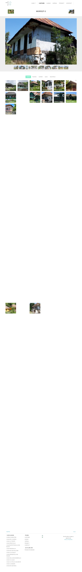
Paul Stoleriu (68, 539)
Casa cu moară (10, 563)
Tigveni (34, 76)
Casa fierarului (11, 548)
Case (33, 3)
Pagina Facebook (29, 549)
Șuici (46, 76)
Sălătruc (53, 76)
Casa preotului (11, 543)
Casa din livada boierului (13, 558)
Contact (69, 3)
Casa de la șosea (11, 539)
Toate (28, 76)
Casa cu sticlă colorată (13, 561)
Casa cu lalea (10, 559)
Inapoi (8, 531)
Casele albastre (11, 537)
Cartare (41, 3)
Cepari (41, 76)
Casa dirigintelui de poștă (12, 555)
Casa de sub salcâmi (12, 550)
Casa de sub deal (11, 565)
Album (48, 3)
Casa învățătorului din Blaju (13, 546)
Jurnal (55, 3)
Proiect (61, 3)
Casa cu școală (11, 552)
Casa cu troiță (10, 541)
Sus (74, 531)
